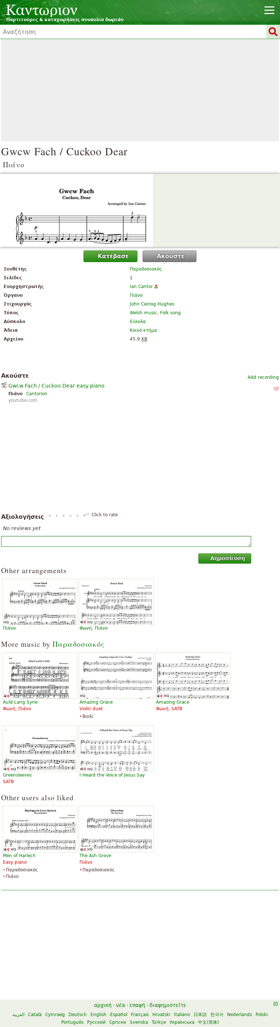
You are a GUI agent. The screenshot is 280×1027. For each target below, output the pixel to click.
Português (72, 1022)
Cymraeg (55, 1014)
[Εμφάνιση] (140, 210)
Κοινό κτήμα (143, 330)
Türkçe (159, 1022)
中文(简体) (208, 1022)
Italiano (182, 1014)
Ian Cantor (141, 286)
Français (140, 1014)
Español (118, 1014)
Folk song (170, 312)
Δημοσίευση (227, 558)
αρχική (103, 1005)
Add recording (263, 377)
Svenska (139, 1022)
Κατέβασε (113, 256)
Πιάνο (136, 295)
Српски (117, 1022)
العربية (18, 1014)
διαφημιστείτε (167, 1005)
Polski (262, 1014)
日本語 (200, 1014)
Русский (96, 1022)
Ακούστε (170, 256)
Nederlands (239, 1014)
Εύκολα (138, 321)
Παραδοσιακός (146, 269)
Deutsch (78, 1014)
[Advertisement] (140, 90)
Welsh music (143, 312)
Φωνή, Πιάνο (93, 628)
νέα (120, 1005)
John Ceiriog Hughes (152, 304)
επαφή (137, 1005)
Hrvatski (161, 1014)
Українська (182, 1022)
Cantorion (36, 393)
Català (35, 1014)
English (98, 1014)
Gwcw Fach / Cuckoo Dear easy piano (56, 386)
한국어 (216, 1014)
